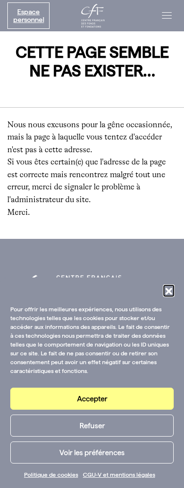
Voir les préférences (92, 452)
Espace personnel (28, 15)
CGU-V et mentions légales (119, 474)
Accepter (92, 399)
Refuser (92, 425)
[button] (169, 290)
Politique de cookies (51, 474)
